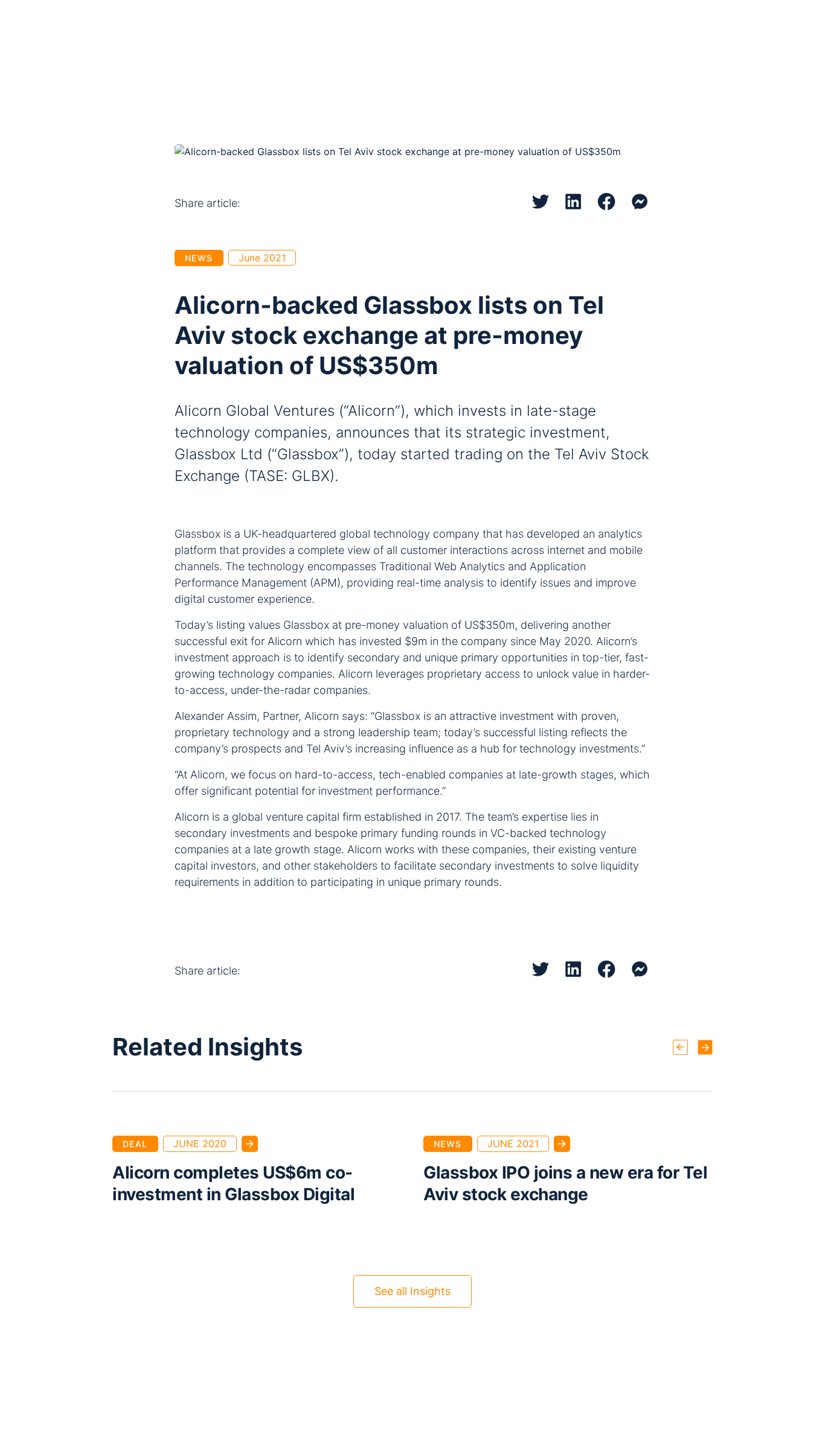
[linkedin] (573, 201)
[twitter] (540, 201)
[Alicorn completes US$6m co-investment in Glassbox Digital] (250, 1144)
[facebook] (606, 201)
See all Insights (412, 1291)
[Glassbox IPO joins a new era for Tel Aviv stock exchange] (562, 1144)
